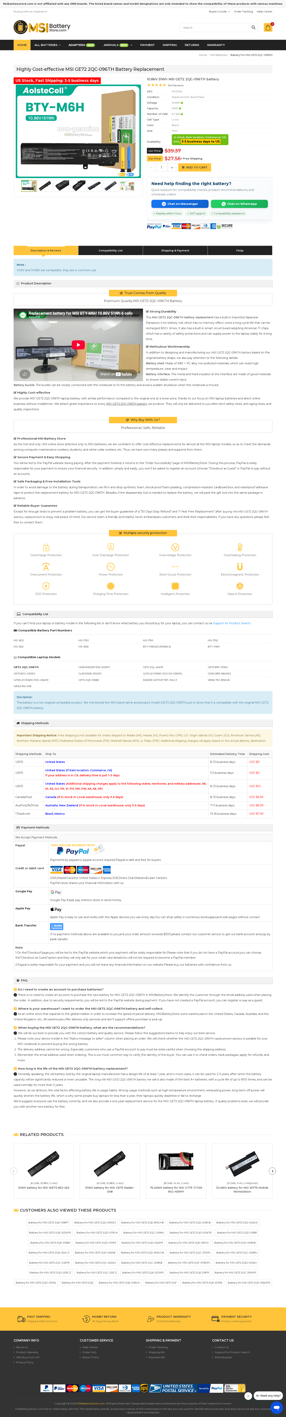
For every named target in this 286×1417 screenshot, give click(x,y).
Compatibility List (111, 250)
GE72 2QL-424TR (153, 667)
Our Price (154, 158)
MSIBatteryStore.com (91, 1403)
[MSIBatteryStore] (42, 27)
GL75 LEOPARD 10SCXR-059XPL (163, 673)
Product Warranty (27, 1352)
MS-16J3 (19, 640)
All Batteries (46, 45)
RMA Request (223, 1357)
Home (22, 45)
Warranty (216, 45)
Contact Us (222, 1347)
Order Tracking (243, 11)
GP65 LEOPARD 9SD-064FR (31, 679)
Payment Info (156, 1357)
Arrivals (115, 45)
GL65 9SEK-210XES (90, 673)
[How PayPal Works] (210, 1388)
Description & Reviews (46, 250)
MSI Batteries (218, 54)
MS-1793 (83, 640)
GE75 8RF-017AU (218, 667)
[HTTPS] (235, 1388)
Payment (147, 45)
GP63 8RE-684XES (219, 673)
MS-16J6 (83, 646)
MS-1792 (213, 640)
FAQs (240, 250)
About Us (22, 1347)
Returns (192, 45)
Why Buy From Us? (28, 1357)
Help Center (264, 11)
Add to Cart (197, 167)
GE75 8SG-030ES (24, 673)
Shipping (170, 45)
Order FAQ (89, 1352)
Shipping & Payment (175, 250)
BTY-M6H (214, 646)
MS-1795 (148, 640)
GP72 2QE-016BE (88, 679)
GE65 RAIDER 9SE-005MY (94, 667)
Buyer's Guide (218, 11)
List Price (154, 150)
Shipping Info (156, 1352)
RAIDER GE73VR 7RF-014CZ (160, 679)
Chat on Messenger (183, 204)
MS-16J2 (19, 646)
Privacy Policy (24, 1362)
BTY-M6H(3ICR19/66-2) (157, 646)
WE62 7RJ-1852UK (219, 679)
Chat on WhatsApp (242, 204)
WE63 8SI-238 (22, 686)
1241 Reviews (175, 85)
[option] (78, 131)
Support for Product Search (231, 623)
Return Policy (90, 1357)
